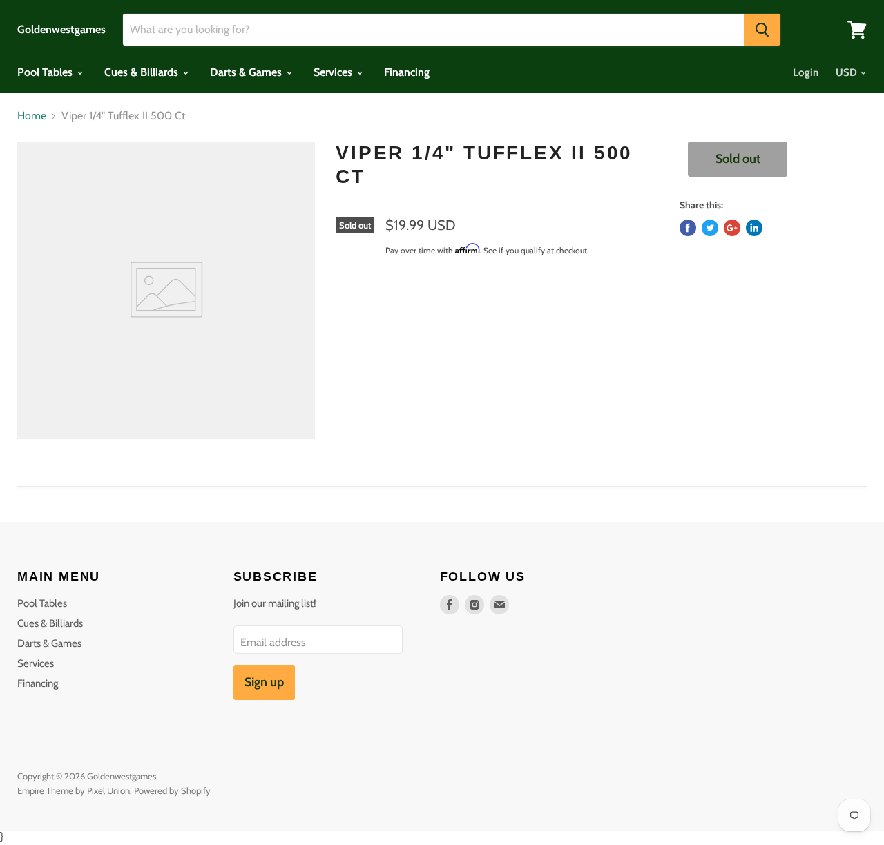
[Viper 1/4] (166, 290)
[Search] (762, 30)
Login (805, 72)
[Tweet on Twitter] (710, 228)
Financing (407, 72)
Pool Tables (46, 72)
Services (334, 72)
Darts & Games (247, 72)
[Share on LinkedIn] (754, 228)
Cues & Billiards (142, 72)
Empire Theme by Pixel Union (73, 790)
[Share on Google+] (732, 228)
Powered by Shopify (172, 790)
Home (31, 116)
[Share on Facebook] (688, 228)
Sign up (264, 682)
